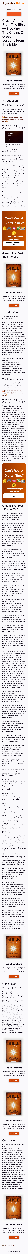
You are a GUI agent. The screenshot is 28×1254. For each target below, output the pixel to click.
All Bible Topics (11, 9)
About (19, 9)
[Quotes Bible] (14, 3)
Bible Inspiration (9, 1245)
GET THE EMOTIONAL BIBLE (14, 13)
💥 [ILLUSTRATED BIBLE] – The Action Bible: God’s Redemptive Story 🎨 (12, 119)
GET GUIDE (14, 93)
